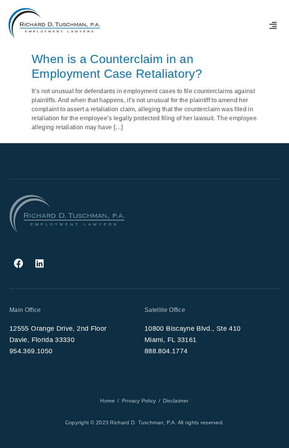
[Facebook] (18, 263)
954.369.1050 (30, 351)
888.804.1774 (165, 351)
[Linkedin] (39, 263)
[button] (273, 25)
